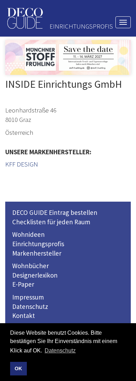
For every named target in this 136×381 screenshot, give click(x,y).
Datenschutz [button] (60, 350)
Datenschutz (30, 306)
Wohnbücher (30, 266)
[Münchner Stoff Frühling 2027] (68, 57)
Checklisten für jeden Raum (51, 222)
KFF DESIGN (21, 164)
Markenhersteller (36, 253)
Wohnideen (28, 234)
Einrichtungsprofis (38, 244)
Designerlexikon (35, 275)
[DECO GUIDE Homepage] (25, 18)
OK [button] (18, 368)
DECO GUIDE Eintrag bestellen (54, 212)
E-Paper (23, 284)
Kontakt (23, 315)
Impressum (28, 297)
